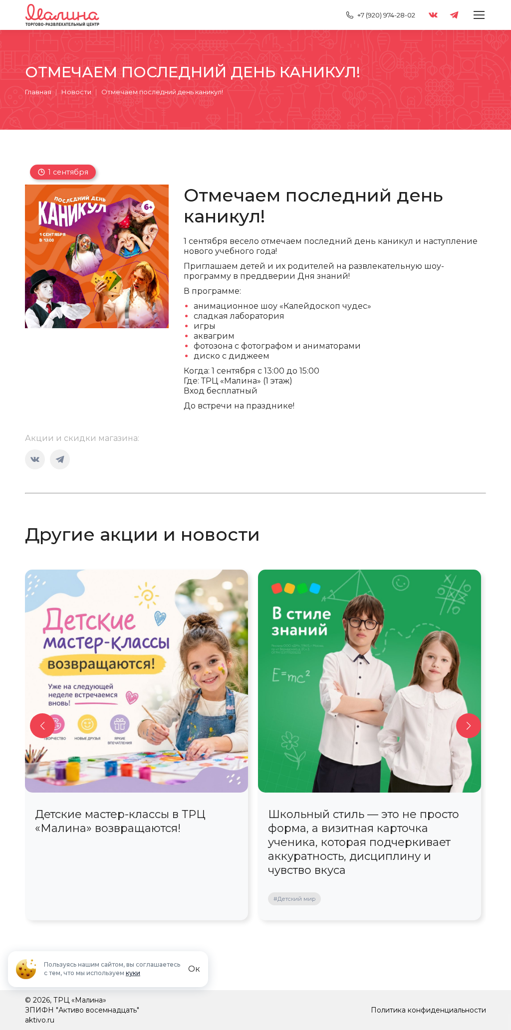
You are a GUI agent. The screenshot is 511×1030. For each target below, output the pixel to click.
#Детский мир (294, 898)
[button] (42, 725)
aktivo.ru (39, 1020)
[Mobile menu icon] (479, 15)
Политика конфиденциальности (428, 1010)
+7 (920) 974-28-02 (386, 15)
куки (133, 973)
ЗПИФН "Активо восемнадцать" (82, 1010)
